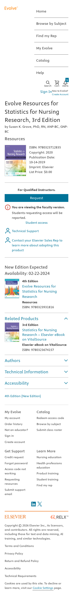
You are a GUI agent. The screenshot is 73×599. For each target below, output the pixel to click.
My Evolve (13, 412)
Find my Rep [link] (46, 36)
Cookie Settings (43, 588)
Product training (48, 473)
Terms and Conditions (19, 546)
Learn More (46, 451)
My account (12, 418)
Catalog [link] (42, 60)
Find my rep (44, 485)
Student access (36, 223)
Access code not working (15, 471)
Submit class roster (49, 430)
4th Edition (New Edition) (23, 396)
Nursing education (49, 457)
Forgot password (16, 463)
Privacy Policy (14, 553)
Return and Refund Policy (22, 561)
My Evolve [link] (44, 48)
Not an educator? (16, 430)
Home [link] (41, 11)
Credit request (14, 457)
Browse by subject (49, 424)
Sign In (46, 91)
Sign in (9, 435)
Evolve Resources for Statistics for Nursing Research (39, 291)
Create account (15, 442)
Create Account (60, 94)
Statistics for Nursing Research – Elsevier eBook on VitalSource (43, 335)
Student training (47, 479)
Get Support (15, 451)
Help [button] (40, 72)
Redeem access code (50, 418)
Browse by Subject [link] (51, 23)
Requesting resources (12, 481)
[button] (36, 318)
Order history (13, 424)
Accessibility (13, 568)
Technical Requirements (20, 576)
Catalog (43, 412)
